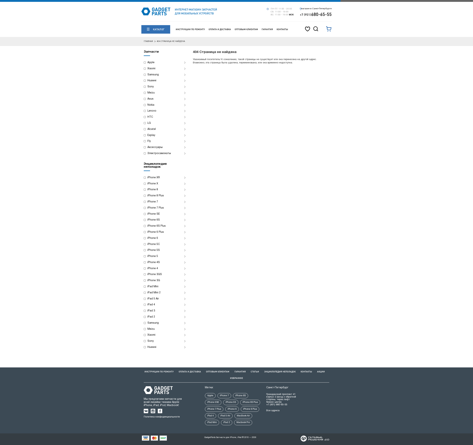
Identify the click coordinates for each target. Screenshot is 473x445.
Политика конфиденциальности (162, 417)
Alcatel (151, 129)
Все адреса (273, 411)
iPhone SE (153, 214)
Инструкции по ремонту (190, 29)
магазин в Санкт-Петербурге (316, 9)
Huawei (151, 80)
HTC (150, 117)
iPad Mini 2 (154, 292)
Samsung (153, 75)
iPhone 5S (153, 250)
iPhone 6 (152, 238)
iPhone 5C (153, 244)
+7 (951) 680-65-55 (276, 405)
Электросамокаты (159, 153)
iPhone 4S (153, 262)
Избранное (236, 378)
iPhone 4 (152, 268)
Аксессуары (155, 147)
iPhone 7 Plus (155, 208)
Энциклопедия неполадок (280, 371)
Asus (150, 99)
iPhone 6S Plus (156, 226)
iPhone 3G (153, 280)
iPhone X (152, 184)
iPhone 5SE (213, 402)
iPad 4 (151, 305)
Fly (149, 141)
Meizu (151, 93)
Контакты (282, 29)
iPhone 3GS (154, 274)
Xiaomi (151, 68)
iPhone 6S (153, 220)
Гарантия (267, 29)
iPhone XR (153, 177)
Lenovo (151, 111)
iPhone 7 (152, 202)
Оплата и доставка (220, 29)
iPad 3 (151, 311)
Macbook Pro (243, 422)
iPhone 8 (152, 189)
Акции (321, 371)
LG (149, 123)
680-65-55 (316, 14)
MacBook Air (243, 416)
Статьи (255, 371)
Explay (151, 135)
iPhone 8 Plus (155, 196)
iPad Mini (152, 286)
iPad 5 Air (153, 299)
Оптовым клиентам (246, 29)
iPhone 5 (152, 256)
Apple (150, 62)
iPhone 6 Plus (155, 232)
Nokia (150, 105)
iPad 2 (151, 317)
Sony (150, 87)
